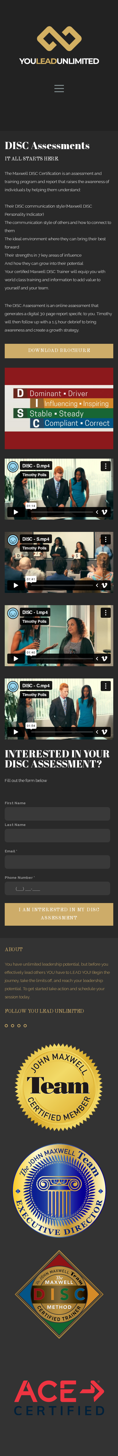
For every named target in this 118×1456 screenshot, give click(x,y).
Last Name (15, 825)
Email (10, 851)
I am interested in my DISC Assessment (59, 914)
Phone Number (19, 877)
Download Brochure (59, 351)
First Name (15, 803)
